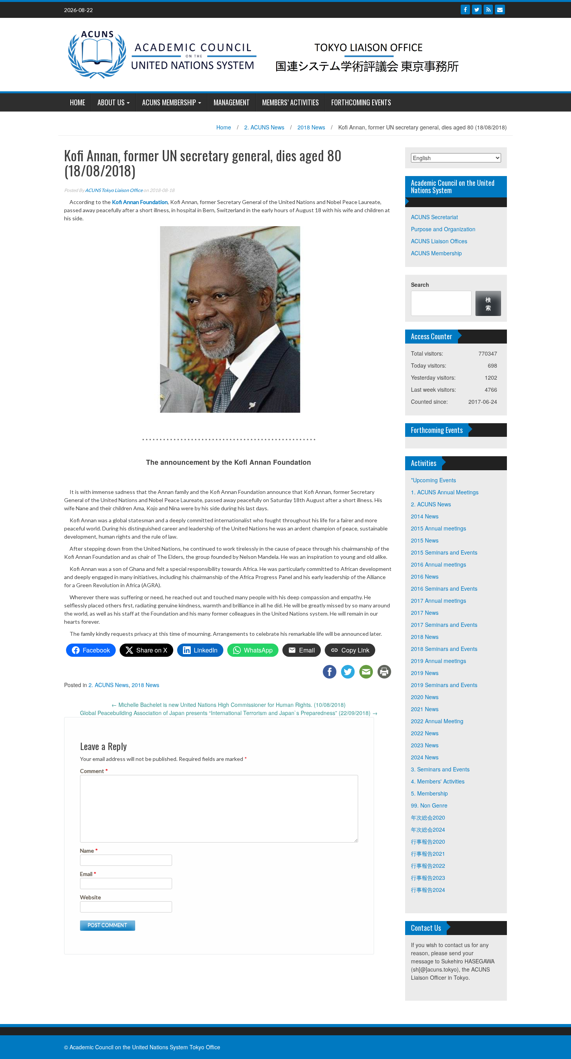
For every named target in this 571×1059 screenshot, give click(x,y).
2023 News (425, 745)
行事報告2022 (428, 865)
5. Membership (429, 793)
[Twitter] (477, 9)
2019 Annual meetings (438, 661)
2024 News (425, 757)
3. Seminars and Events (440, 769)
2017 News (425, 612)
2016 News (425, 576)
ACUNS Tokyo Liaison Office (114, 190)
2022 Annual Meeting (437, 721)
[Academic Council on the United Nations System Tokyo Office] (282, 54)
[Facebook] (465, 9)
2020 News (425, 697)
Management (232, 102)
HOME (77, 102)
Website (90, 897)
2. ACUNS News (264, 127)
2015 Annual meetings (438, 528)
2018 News (311, 127)
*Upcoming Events (433, 480)
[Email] (500, 9)
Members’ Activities (290, 102)
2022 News (425, 733)
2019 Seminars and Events (444, 685)
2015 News (425, 540)
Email (88, 874)
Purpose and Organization (443, 229)
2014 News (425, 516)
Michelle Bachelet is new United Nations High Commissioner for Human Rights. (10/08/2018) (228, 704)
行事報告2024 (428, 889)
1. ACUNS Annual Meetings (445, 492)
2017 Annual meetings (438, 600)
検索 (488, 303)
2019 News (425, 673)
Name (89, 850)
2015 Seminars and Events (444, 552)
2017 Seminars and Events (444, 624)
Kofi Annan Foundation (140, 202)
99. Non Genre (429, 805)
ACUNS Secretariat (434, 217)
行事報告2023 (428, 877)
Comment (94, 771)
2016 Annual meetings (438, 564)
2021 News (425, 709)
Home (223, 127)
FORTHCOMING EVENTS (361, 102)
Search (420, 284)
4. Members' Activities (438, 781)
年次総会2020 (428, 817)
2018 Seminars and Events (444, 648)
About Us (111, 102)
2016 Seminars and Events (444, 588)
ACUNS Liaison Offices (439, 241)
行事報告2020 (428, 841)
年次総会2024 (428, 829)
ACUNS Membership (169, 102)
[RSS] (488, 9)
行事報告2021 (428, 853)
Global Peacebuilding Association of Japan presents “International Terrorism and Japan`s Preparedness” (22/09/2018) (229, 713)
